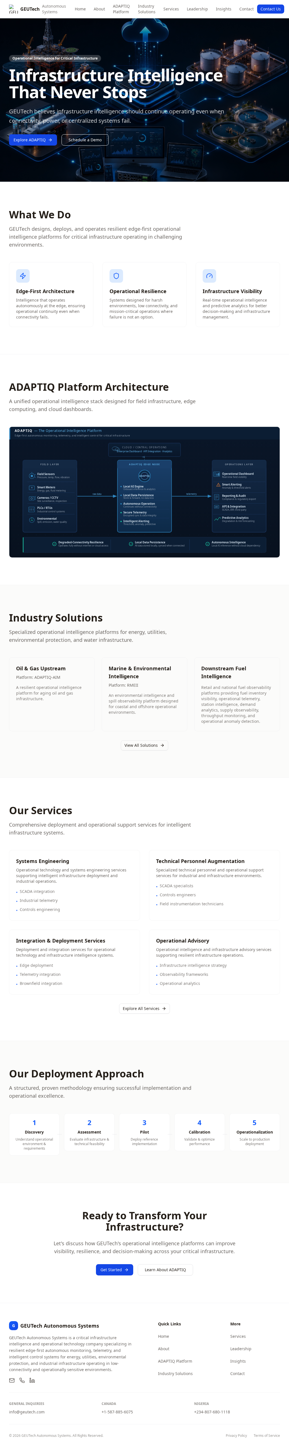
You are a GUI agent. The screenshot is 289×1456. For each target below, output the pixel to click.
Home (80, 9)
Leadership (197, 9)
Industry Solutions (147, 8)
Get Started (111, 1269)
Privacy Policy (236, 1435)
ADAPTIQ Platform (121, 8)
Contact (246, 9)
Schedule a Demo (85, 139)
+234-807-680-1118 (212, 1412)
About (99, 9)
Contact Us (270, 9)
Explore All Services (141, 1008)
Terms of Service (267, 1435)
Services (171, 9)
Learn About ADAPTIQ (165, 1269)
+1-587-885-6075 (117, 1412)
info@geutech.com (27, 1412)
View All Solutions (141, 745)
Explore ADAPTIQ (30, 139)
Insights (223, 9)
